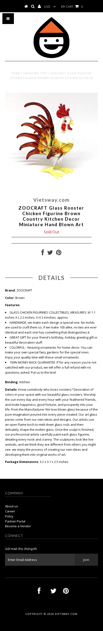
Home (15, 73)
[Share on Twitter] (50, 253)
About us (11, 506)
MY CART (72, 6)
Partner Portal (15, 521)
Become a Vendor (18, 526)
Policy (9, 516)
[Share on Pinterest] (58, 253)
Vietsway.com (66, 614)
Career (10, 511)
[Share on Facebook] (42, 253)
